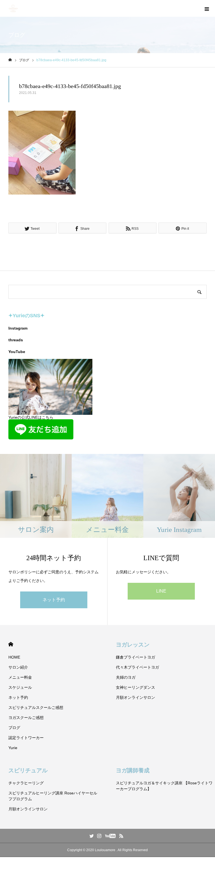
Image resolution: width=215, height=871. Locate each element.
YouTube (16, 351)
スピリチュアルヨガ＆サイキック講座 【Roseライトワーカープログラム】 (164, 786)
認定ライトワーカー (26, 737)
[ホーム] (10, 60)
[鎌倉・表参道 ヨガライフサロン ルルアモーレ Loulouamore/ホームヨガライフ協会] (13, 8)
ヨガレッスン (132, 645)
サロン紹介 (18, 667)
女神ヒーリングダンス (135, 687)
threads (15, 340)
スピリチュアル (28, 770)
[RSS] (121, 836)
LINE (161, 591)
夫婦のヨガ (125, 677)
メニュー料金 (20, 677)
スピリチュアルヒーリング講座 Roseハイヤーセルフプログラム (52, 796)
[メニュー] (206, 8)
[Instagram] (99, 836)
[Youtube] (110, 836)
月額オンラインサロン (135, 697)
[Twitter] (92, 836)
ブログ (14, 727)
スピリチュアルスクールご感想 (35, 707)
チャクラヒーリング (26, 783)
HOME (10, 644)
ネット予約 (54, 599)
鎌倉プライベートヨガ (135, 657)
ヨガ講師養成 (132, 770)
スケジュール (20, 687)
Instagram (17, 328)
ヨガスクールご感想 (26, 717)
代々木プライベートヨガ (137, 667)
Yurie (12, 747)
